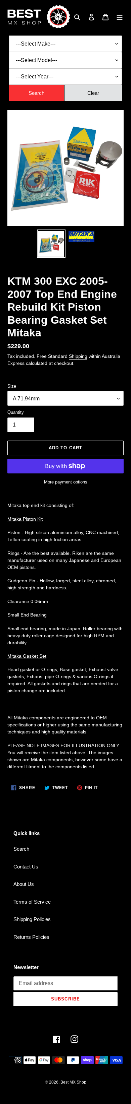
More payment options (65, 481)
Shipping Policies (32, 919)
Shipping (78, 356)
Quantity (15, 412)
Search (21, 849)
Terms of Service (32, 902)
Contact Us (25, 866)
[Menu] (120, 17)
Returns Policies (31, 937)
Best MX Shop (73, 1082)
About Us (23, 884)
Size (11, 386)
